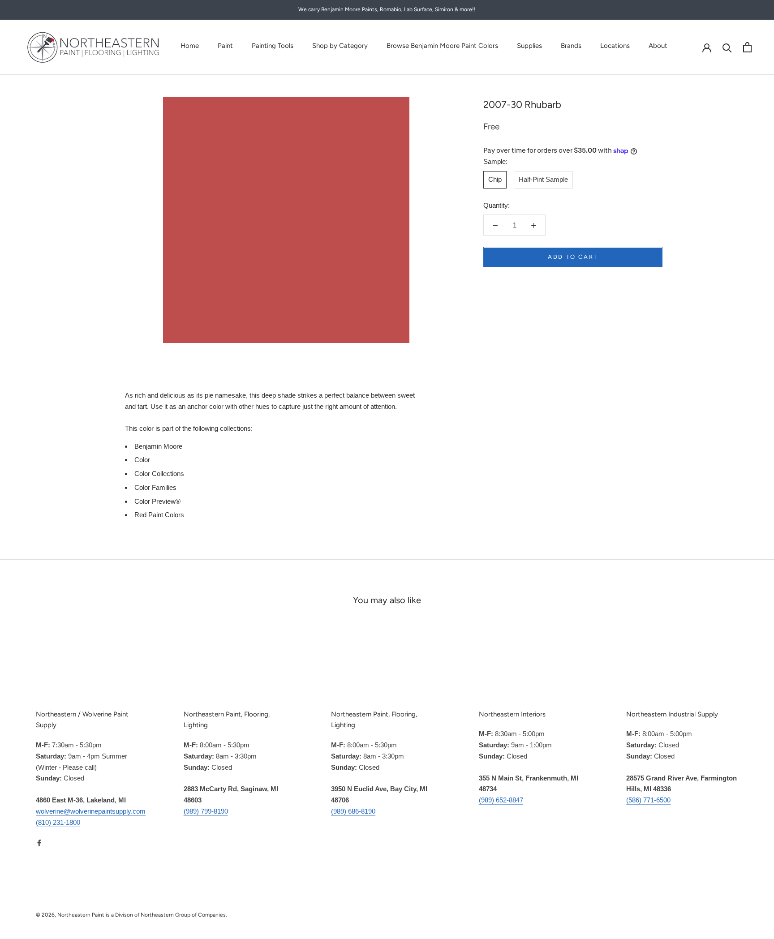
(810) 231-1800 (58, 822)
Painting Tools (272, 46)
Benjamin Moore (158, 446)
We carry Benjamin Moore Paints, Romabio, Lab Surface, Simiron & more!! (387, 9)
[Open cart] (747, 47)
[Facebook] (39, 842)
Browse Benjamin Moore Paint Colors (442, 46)
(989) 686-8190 (353, 811)
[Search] (727, 47)
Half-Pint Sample (543, 180)
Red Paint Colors (159, 515)
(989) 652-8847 (501, 800)
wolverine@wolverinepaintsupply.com (91, 811)
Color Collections (159, 473)
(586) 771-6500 (648, 800)
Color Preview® (157, 501)
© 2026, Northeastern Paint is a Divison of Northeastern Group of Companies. (131, 915)
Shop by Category (340, 46)
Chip (495, 180)
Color (142, 459)
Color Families (155, 487)
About (658, 46)
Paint (225, 46)
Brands (571, 46)
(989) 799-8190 (206, 811)
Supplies (529, 46)
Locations (615, 46)
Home (190, 46)
